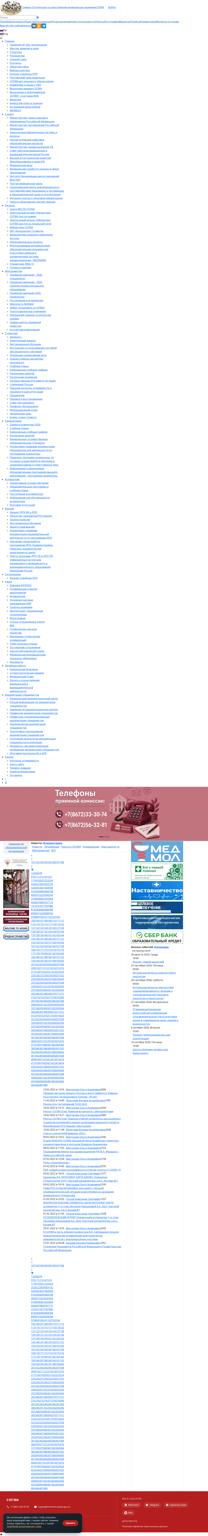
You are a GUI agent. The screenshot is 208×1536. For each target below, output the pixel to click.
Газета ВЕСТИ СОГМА (22, 209)
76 (40, 906)
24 (51, 880)
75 (38, 906)
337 (33, 1026)
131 (41, 931)
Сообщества (28, 21)
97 (32, 917)
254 (54, 986)
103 (54, 917)
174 (54, 950)
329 (33, 1023)
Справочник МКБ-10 (22, 264)
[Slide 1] (101, 837)
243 (41, 982)
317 (50, 1015)
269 (50, 993)
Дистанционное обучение (25, 344)
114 (37, 924)
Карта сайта (17, 764)
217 (33, 972)
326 (54, 1019)
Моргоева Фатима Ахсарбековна (85, 1100)
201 (33, 964)
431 (58, 1066)
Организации (44, 21)
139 (41, 935)
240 (62, 979)
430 (54, 1066)
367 (58, 1037)
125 (50, 928)
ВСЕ (53, 850)
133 (50, 931)
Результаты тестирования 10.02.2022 (65, 1104)
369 (33, 1041)
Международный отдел (23, 410)
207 (58, 964)
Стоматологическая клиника (27, 673)
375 (58, 1041)
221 (50, 972)
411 (41, 1059)
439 (58, 1070)
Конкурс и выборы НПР (24, 74)
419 (41, 1063)
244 (45, 982)
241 (33, 982)
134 (54, 931)
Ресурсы (10, 205)
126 (54, 928)
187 (41, 957)
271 (58, 993)
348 (45, 1030)
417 (33, 1063)
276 (45, 997)
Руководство (17, 55)
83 (38, 909)
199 (58, 961)
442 (37, 1074)
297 (33, 1008)
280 (62, 997)
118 (54, 924)
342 (54, 1026)
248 (62, 982)
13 (42, 877)
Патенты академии (21, 607)
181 (50, 953)
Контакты (15, 63)
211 (41, 968)
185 (33, 957)
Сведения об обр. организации (28, 44)
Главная (9, 41)
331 (41, 1023)
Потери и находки (20, 267)
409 (33, 1059)
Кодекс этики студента (23, 417)
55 (49, 895)
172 (45, 950)
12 (39, 877)
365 (50, 1037)
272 (62, 993)
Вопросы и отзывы (168, 21)
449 (33, 1077)
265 (33, 993)
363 (41, 1037)
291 (41, 1004)
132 (45, 931)
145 (33, 939)
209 (33, 968)
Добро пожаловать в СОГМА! (27, 307)
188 (45, 957)
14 (44, 877)
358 (54, 1034)
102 (50, 917)
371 (41, 1041)
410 (37, 1059)
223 (58, 972)
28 (40, 884)
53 (43, 895)
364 (45, 1037)
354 (37, 1034)
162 (37, 862)
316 (45, 1015)
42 (35, 891)
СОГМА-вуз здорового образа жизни (31, 81)
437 (50, 1070)
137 (33, 935)
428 (45, 1066)
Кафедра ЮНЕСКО (21, 585)
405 (50, 1056)
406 (54, 1056)
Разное (9, 757)
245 (50, 982)
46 (46, 891)
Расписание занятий (22, 373)
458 (37, 1081)
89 (32, 913)
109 (50, 920)
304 (62, 1008)
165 (50, 862)
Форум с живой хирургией (148, 961)
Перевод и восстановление (26, 399)
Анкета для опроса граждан (26, 103)
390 (54, 1048)
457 (33, 1081)
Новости (37, 846)
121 (33, 928)
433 (33, 1070)
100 (41, 917)
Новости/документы (83, 21)
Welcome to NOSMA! (22, 304)
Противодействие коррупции (27, 77)
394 (37, 1052)
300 (45, 1008)
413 (50, 1059)
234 (37, 979)
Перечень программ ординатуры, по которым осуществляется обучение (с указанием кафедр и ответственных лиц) (34, 461)
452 (45, 1077)
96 (51, 913)
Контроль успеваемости (24, 760)
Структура (16, 52)
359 (58, 1034)
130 (37, 931)
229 (50, 975)
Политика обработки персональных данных (144, 1526)
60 (40, 898)
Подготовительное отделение (28, 311)
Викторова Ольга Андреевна (83, 1089)
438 (54, 1070)
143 (58, 935)
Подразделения (61, 21)
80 (51, 906)
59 (38, 898)
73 (32, 906)
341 (50, 1026)
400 (62, 1052)
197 (50, 961)
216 (62, 968)
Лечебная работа (15, 665)
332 (45, 1023)
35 (38, 888)
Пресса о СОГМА (71, 846)
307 (41, 1012)
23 (49, 880)
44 (40, 891)
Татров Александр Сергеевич (83, 1173)
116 (45, 924)
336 (62, 1023)
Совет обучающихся (22, 402)
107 (41, 920)
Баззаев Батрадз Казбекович (83, 1243)
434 (37, 1070)
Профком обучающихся (24, 406)
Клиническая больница (24, 669)
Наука (8, 581)
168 (62, 862)
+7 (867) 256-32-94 (20, 1506)
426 (37, 1066)
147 (41, 939)
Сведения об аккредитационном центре (34, 709)
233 (33, 979)
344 (62, 1026)
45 (43, 891)
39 (49, 888)
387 (41, 1048)
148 (45, 939)
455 (58, 1077)
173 (50, 950)
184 (62, 953)
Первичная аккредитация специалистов (34, 713)
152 (62, 939)
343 (58, 1026)
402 (37, 1056)
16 (50, 877)
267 (41, 993)
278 (54, 997)
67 (38, 902)
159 (58, 942)
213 (50, 968)
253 (50, 986)
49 (32, 895)
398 (54, 1052)
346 (37, 1030)
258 (37, 990)
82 (35, 909)
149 (50, 939)
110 (54, 920)
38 (46, 888)
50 (35, 895)
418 (37, 1063)
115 (41, 924)
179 (41, 953)
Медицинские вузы (21, 165)
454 (54, 1077)
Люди (3, 21)
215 (58, 968)
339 (41, 1026)
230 (54, 975)
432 (62, 1066)
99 (38, 917)
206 (54, 964)
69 (43, 902)
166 (54, 862)
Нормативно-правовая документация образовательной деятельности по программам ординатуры (32, 450)
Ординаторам (13, 421)
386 (37, 1048)
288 (62, 1001)
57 (32, 898)
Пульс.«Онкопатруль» (56, 1162)
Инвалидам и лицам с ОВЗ (25, 85)
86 (46, 909)
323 (41, 1019)
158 (54, 942)
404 (45, 1056)
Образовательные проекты (26, 242)
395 (41, 1052)
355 (41, 1034)
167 (58, 862)
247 (58, 982)
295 (58, 1004)
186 (37, 957)
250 (37, 986)
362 (37, 1037)
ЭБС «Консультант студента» (27, 231)
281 (33, 1001)
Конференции (91, 846)
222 (54, 972)
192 (62, 957)
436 (45, 1070)
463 (58, 1081)
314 (37, 1015)
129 (33, 931)
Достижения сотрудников (25, 647)
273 (33, 997)
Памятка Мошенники (22, 771)
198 (54, 961)
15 (47, 877)
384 (62, 1045)
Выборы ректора (20, 70)
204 (45, 964)
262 (54, 990)
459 (41, 1081)
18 (35, 880)
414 (54, 1059)
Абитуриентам (13, 271)
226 (37, 975)
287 (58, 1001)
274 (37, 997)
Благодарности (110, 846)
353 (33, 1034)
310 (54, 1012)
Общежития (17, 395)
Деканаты (15, 337)
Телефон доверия (20, 768)
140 (45, 935)
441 (33, 1074)
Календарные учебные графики (29, 369)
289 (33, 1004)
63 (49, 898)
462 (54, 1081)
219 (41, 972)
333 (50, 1023)
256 (62, 986)
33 (32, 888)
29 (43, 884)
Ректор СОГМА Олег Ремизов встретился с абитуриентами (78, 1111)
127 (58, 928)
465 (33, 1085)
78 (46, 906)
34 (35, 888)
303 (58, 1008)
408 (62, 1056)
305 (33, 1012)
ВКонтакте (133, 1504)
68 (40, 902)
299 (41, 1008)
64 (51, 898)
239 (58, 979)
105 (33, 920)
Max (130, 1512)
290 (37, 1004)
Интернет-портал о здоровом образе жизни (36, 198)
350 (54, 1030)
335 (58, 1023)
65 (32, 902)
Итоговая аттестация (22, 505)
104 (58, 917)
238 (54, 979)
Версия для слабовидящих (16, 25)
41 (32, 891)
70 (46, 902)
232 (62, 975)
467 (41, 1085)
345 (33, 1030)
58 (35, 898)
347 (41, 1030)
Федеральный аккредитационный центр (34, 698)
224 (62, 972)
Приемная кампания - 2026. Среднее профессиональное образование (27, 285)
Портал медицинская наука (26, 183)
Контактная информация (25, 329)
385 (33, 1048)
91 (38, 913)
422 (54, 1063)
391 (58, 1048)
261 (50, 990)
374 (54, 1041)
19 (38, 880)
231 (58, 975)
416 (62, 1059)
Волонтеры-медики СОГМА (26, 88)
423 (58, 1063)
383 (58, 1045)
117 (50, 924)
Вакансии (125, 21)
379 (41, 1045)
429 (50, 1066)
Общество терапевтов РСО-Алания (31, 516)
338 (37, 1026)
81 (32, 909)
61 (43, 898)
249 (33, 986)
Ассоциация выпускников (25, 107)
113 (33, 924)
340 (45, 1026)
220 (45, 972)
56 (51, 895)
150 (54, 939)
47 (49, 891)
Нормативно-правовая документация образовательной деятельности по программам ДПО (31, 534)
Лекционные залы (20, 413)
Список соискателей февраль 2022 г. (64, 1133)
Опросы (99, 21)
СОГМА (99, 7)
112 (62, 920)
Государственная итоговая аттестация (33, 380)
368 (62, 1037)
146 (37, 939)
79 (49, 906)
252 (45, 986)
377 (33, 1045)
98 (35, 917)
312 (62, 1012)
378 (37, 1045)
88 (51, 909)
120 (62, 924)
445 (50, 1074)
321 (33, 1019)
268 (45, 993)
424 (62, 1063)
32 (51, 884)
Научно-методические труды (27, 651)
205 (50, 964)
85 (43, 909)
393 (33, 1052)
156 (45, 942)
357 (50, 1034)
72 (51, 902)
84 (40, 909)
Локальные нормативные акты (28, 355)
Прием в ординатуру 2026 (25, 424)
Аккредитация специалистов (22, 695)
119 (58, 924)
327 (58, 1019)
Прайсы (135, 21)
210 (37, 968)
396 (45, 1052)
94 (46, 913)
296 (62, 1004)
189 (50, 957)
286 (54, 1001)
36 (40, 888)
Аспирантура (17, 596)
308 (45, 1012)
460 (45, 1081)
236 (45, 979)
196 (45, 961)
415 (58, 1059)
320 (62, 1015)
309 (50, 1012)
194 (37, 961)
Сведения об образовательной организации (16, 847)
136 (62, 931)
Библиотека (14, 21)
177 (33, 953)
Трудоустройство (20, 519)
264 (62, 990)
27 (38, 884)
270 (54, 993)
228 (45, 975)
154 (37, 942)
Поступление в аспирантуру (26, 300)
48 (51, 891)
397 (50, 1052)
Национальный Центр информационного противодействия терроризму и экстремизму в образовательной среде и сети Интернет (37, 191)
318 (54, 1015)
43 (38, 891)
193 (33, 961)
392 (62, 1048)
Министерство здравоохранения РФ (31, 147)
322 (37, 1019)
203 (41, 964)
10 (33, 877)
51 (38, 895)
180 (45, 953)
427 (41, 1066)
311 (58, 1012)
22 (46, 880)
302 (54, 1008)
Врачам (9, 508)
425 (33, 1066)
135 (58, 931)
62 (46, 898)
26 (35, 884)
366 (54, 1037)
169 (33, 950)
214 (54, 968)
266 (37, 993)
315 (41, 1015)
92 (40, 913)
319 (58, 1015)
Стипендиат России (21, 384)
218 (37, 972)
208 (62, 964)
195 (41, 961)
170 (37, 950)
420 (45, 1063)
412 (45, 1059)
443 (41, 1074)
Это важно (16, 775)
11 (36, 877)
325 (50, 1019)
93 (43, 913)
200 (62, 961)
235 (41, 979)
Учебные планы (19, 366)
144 (62, 935)
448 (62, 1074)
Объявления (51, 846)
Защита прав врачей (22, 527)
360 (62, 1034)
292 (45, 1004)
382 (54, 1045)
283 (41, 1001)
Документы (16, 662)
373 (50, 1041)
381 (50, 1045)
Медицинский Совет (22, 676)
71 (49, 902)
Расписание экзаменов (23, 377)
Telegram (154, 1504)
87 (49, 909)
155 (41, 942)
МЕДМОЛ (15, 110)
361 (33, 1037)
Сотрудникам (13, 574)
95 (49, 913)
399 (58, 1052)
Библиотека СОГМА (21, 227)
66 (35, 902)
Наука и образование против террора (32, 201)
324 (45, 1019)
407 (58, 1056)
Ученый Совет (18, 59)
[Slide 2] (106, 837)
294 (54, 1004)
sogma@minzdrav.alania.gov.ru (54, 1506)
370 (37, 1041)
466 (37, 1085)
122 (37, 928)
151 (58, 939)
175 (58, 950)
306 (37, 1012)
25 (32, 884)
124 (45, 928)
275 (41, 997)
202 (37, 964)
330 (37, 1023)
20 (40, 880)
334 (54, 1023)
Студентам (11, 333)
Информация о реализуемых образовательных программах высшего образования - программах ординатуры (34, 472)
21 (43, 880)
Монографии (17, 618)
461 (50, 1081)
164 (45, 862)
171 (41, 950)
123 (41, 928)
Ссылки (9, 114)
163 (41, 862)
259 (41, 990)
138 (37, 935)
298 (37, 1008)
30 (46, 884)
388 (45, 1048)
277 (50, 997)
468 (45, 1085)
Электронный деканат (23, 340)
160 (62, 942)
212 (45, 968)
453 (50, 1077)
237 (50, 979)
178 (37, 953)
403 (41, 1056)
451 (41, 1077)
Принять (70, 1523)
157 (50, 942)
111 (58, 920)
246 (54, 982)
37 (43, 888)
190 (54, 957)
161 (33, 862)
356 (45, 1034)
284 (45, 1001)
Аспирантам (12, 479)
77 (43, 906)
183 (58, 953)
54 (46, 895)
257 (33, 990)
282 (37, 1001)
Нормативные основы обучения (29, 483)
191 (58, 957)
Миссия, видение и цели (24, 48)
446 (54, 1074)
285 (50, 1001)
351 (58, 1030)
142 (54, 935)
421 (50, 1063)
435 (41, 1070)
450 (37, 1077)
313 (33, 1015)
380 (45, 1045)
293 (50, 1004)
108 (45, 920)
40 (51, 888)
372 (45, 1041)
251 (41, 986)
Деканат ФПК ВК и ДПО (23, 512)
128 (62, 928)
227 (41, 975)
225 (33, 975)
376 (62, 1041)
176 (62, 950)
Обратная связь (19, 66)
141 (50, 935)
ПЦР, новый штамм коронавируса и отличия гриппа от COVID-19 (82, 1170)
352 (62, 1030)
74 (35, 906)
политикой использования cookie (24, 1526)
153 (33, 942)
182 (54, 953)
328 (62, 1019)
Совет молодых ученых (23, 643)
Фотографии (111, 21)
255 (58, 986)
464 (62, 1081)
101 (45, 917)
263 (58, 990)
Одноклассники (178, 1504)
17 (32, 880)
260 (45, 990)
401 (33, 1056)
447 (58, 1074)
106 (37, 920)
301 (50, 1008)
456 (62, 1077)
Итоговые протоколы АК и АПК (28, 753)
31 (49, 884)
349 (50, 1030)
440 (62, 1070)
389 (50, 1048)
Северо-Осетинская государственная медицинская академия (59, 7)
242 (37, 982)
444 (45, 1074)
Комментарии (148, 21)
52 (40, 895)
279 (58, 997)
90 (35, 913)
